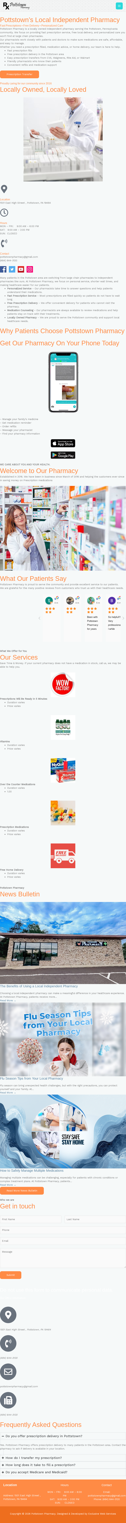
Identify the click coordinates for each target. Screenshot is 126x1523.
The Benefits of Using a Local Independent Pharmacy (39, 986)
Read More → (8, 1000)
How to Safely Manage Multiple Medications (31, 1170)
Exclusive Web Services (102, 1513)
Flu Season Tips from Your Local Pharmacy (31, 1078)
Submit (11, 1275)
